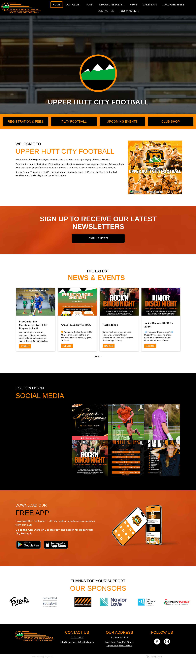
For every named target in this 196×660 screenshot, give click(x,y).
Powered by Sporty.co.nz (42, 657)
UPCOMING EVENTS (122, 121)
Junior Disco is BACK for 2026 (158, 324)
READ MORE (25, 346)
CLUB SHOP (170, 121)
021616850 (77, 637)
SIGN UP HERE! (98, 238)
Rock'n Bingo (110, 325)
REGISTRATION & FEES (25, 121)
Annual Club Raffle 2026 (76, 325)
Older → (98, 356)
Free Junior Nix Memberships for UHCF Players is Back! (33, 325)
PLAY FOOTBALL (74, 121)
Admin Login (156, 657)
